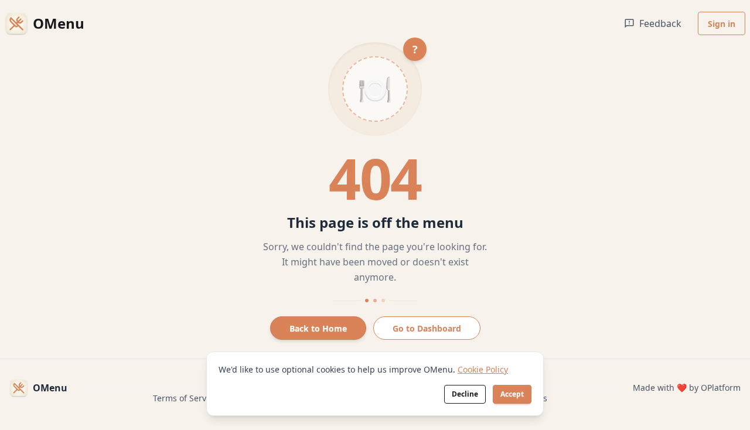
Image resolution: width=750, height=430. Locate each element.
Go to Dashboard (427, 328)
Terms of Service (185, 398)
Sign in (721, 23)
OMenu (50, 387)
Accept (512, 394)
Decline (465, 394)
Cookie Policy (483, 369)
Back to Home (318, 328)
